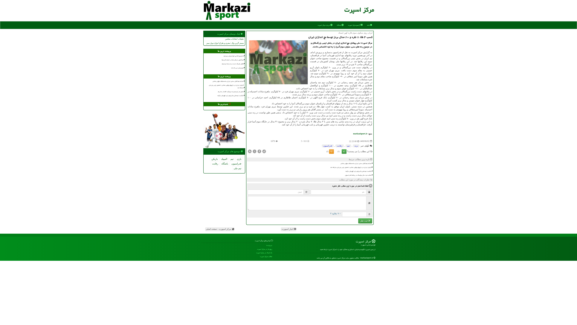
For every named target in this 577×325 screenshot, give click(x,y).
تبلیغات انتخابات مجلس (234, 39)
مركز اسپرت (359, 9)
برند (356, 146)
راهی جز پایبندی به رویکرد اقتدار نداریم (231, 91)
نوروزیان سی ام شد (237, 67)
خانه (368, 25)
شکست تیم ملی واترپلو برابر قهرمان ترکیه (359, 171)
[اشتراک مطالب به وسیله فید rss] (250, 151)
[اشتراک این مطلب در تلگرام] (264, 151)
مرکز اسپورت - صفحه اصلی (219, 229)
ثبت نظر (364, 221)
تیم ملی (237, 168)
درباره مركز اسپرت (324, 25)
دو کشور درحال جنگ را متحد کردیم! (233, 59)
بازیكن (214, 159)
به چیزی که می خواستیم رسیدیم (234, 55)
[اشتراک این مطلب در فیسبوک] (259, 151)
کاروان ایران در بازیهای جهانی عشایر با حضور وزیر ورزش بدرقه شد (351, 167)
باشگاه (339, 25)
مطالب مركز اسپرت (266, 256)
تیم (348, 146)
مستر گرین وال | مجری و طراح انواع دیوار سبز (225, 43)
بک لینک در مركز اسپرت (264, 252)
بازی (239, 159)
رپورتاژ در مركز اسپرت (264, 249)
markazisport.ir (360, 134)
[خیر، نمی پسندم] (331, 151)
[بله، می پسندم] (344, 151)
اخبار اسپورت (288, 229)
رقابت (339, 146)
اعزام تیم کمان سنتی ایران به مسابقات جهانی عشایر (356, 163)
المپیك (224, 159)
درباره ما (269, 245)
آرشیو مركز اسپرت (354, 25)
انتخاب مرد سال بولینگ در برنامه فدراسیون (358, 175)
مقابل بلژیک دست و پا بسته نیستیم (233, 63)
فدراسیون (327, 146)
